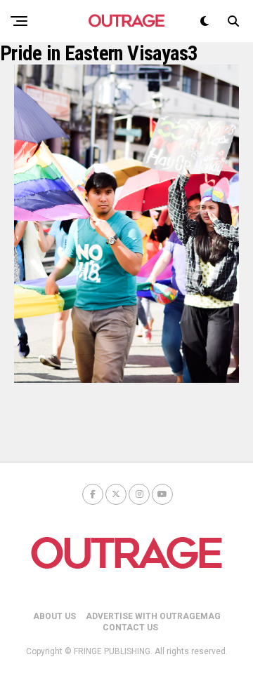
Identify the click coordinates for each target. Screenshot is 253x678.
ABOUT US (54, 616)
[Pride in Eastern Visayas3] (126, 379)
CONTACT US (130, 627)
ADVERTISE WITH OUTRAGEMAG (153, 616)
